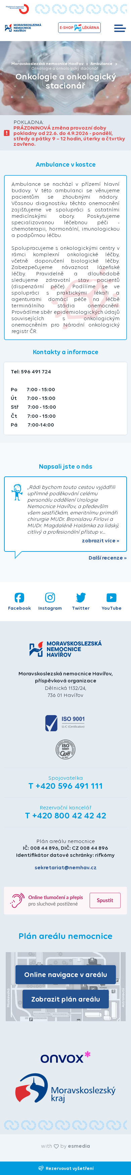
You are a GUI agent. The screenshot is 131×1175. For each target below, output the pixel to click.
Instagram (50, 608)
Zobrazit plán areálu (65, 999)
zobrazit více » (101, 541)
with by (65, 1146)
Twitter (81, 608)
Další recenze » (108, 558)
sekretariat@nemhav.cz (66, 867)
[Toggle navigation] (120, 27)
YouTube (112, 608)
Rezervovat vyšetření (70, 1168)
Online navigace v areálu (65, 974)
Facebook (19, 608)
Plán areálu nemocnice (65, 841)
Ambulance (102, 63)
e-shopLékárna (79, 27)
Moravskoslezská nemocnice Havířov (47, 63)
